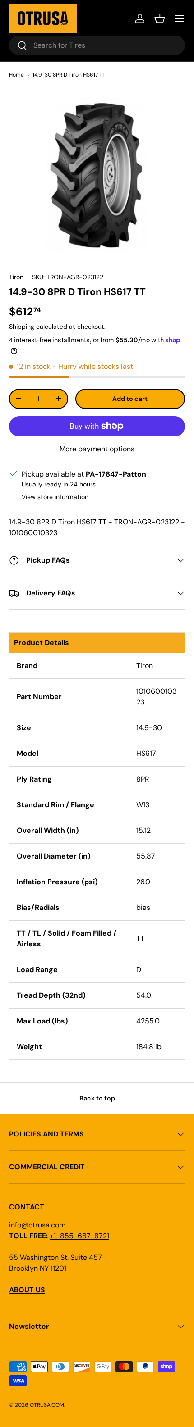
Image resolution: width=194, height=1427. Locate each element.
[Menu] (179, 18)
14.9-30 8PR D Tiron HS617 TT (69, 74)
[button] (160, 18)
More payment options (97, 449)
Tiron (16, 277)
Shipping (21, 327)
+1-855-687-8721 (79, 1236)
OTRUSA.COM (47, 1405)
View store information (55, 497)
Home (16, 74)
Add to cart (130, 399)
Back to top (97, 1098)
